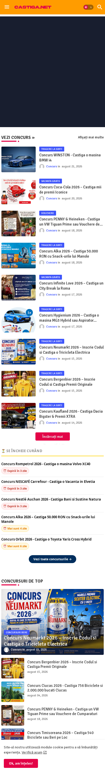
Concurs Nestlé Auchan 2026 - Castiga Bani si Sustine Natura (51, 499)
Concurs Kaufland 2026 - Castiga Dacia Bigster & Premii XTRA (71, 414)
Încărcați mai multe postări (51, 437)
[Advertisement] (52, 72)
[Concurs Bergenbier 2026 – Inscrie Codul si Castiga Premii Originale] (12, 668)
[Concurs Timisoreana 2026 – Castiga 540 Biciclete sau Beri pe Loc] (12, 739)
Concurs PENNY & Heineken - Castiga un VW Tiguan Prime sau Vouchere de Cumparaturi (69, 222)
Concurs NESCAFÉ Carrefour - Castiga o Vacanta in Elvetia (48, 482)
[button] (88, 7)
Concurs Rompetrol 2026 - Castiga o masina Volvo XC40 (45, 464)
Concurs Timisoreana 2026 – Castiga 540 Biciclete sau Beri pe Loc (60, 735)
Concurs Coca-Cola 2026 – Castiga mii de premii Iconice (70, 190)
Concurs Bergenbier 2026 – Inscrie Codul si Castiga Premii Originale (67, 382)
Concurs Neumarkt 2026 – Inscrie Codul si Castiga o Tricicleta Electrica (71, 350)
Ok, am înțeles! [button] (21, 763)
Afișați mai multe (91, 137)
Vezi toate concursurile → (52, 559)
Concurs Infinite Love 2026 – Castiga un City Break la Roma (71, 286)
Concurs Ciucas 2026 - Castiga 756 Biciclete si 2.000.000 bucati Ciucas (65, 688)
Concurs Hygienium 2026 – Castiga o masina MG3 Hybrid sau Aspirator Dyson (69, 318)
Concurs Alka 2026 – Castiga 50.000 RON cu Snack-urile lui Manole (68, 254)
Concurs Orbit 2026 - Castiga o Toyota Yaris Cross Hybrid (46, 539)
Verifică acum (32, 752)
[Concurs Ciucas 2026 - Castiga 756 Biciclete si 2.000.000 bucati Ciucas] (12, 692)
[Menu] (7, 7)
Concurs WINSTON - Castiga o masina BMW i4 (70, 157)
